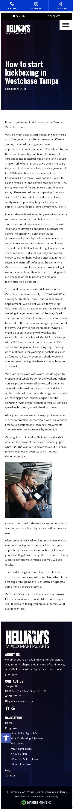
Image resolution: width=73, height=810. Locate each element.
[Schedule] (36, 5)
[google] (13, 709)
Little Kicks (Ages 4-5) (24, 733)
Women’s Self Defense (25, 759)
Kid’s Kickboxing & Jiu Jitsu (27, 738)
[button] (6, 738)
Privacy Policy (34, 792)
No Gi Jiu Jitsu (19, 754)
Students (54, 16)
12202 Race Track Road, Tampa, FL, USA (25, 691)
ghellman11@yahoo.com (21, 701)
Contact (10, 775)
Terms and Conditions (55, 792)
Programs (11, 728)
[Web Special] (61, 5)
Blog (7, 770)
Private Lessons (20, 764)
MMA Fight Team (21, 748)
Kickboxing (17, 743)
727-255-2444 (16, 696)
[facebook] (7, 709)
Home (9, 722)
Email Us (20, 16)
